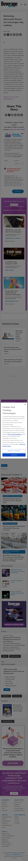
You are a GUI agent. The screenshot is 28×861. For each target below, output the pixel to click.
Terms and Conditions (14, 434)
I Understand (14, 454)
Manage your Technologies (14, 450)
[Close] (25, 404)
